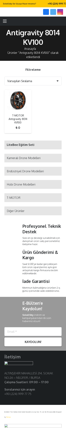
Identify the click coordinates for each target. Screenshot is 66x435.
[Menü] (5, 21)
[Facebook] (46, 12)
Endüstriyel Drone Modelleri (25, 171)
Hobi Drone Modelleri (21, 184)
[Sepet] (61, 21)
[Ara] (35, 12)
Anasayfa (30, 49)
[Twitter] (53, 12)
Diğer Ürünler (16, 211)
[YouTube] (18, 399)
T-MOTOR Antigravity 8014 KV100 (18, 119)
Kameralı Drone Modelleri (24, 158)
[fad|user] (52, 21)
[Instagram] (60, 12)
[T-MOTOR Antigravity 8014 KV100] (18, 100)
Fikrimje (8, 417)
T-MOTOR (13, 197)
